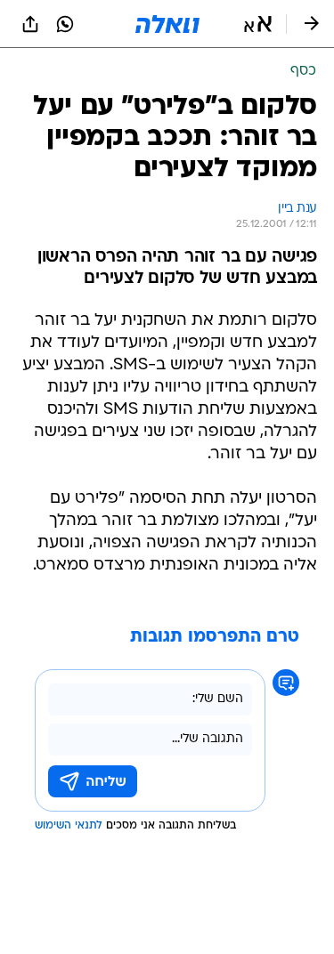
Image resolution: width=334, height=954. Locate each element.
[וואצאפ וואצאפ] (65, 24)
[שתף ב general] (30, 24)
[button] (258, 24)
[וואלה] (167, 24)
